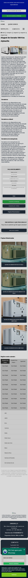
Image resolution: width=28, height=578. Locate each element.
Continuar (14, 574)
